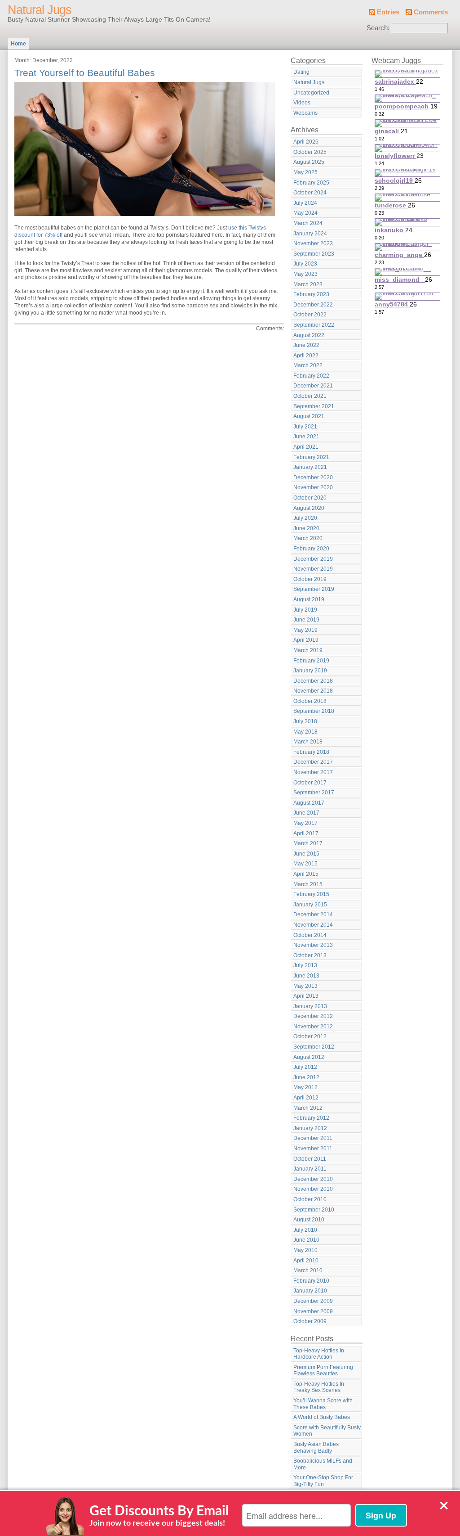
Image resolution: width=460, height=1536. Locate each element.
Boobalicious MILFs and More (322, 1464)
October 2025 (310, 152)
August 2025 (308, 162)
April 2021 (305, 447)
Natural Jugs (39, 10)
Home (18, 44)
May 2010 (305, 1250)
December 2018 (313, 681)
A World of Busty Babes (321, 1417)
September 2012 (313, 1047)
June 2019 (306, 620)
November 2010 (313, 1189)
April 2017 (305, 833)
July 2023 (305, 264)
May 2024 (305, 213)
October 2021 (310, 396)
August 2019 (308, 599)
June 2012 (306, 1077)
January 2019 (310, 670)
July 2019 (305, 610)
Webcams (305, 113)
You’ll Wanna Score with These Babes (323, 1403)
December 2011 (312, 1138)
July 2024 (305, 203)
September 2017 (313, 792)
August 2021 (308, 416)
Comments (431, 12)
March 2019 (308, 650)
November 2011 (312, 1148)
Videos (301, 102)
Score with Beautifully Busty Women (327, 1430)
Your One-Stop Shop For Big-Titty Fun (323, 1480)
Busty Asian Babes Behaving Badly (316, 1447)
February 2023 (311, 294)
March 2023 (308, 284)
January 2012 (310, 1128)
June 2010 (306, 1240)
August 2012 (308, 1057)
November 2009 (313, 1311)
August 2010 (308, 1219)
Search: (378, 28)
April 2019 (305, 640)
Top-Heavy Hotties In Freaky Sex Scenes (318, 1387)
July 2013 (305, 965)
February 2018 (311, 752)
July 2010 (305, 1230)
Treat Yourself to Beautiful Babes (84, 73)
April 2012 (305, 1098)
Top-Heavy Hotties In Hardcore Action (318, 1353)
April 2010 (305, 1260)
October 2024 (310, 192)
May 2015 (305, 863)
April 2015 (305, 874)
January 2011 (310, 1169)
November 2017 (313, 772)
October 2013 (310, 955)
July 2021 (305, 426)
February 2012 (311, 1118)
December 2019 (313, 559)
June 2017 (306, 813)
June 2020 (306, 528)
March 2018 (308, 742)
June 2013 (306, 976)
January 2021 (310, 467)
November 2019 (313, 569)
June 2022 (306, 345)
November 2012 (313, 1026)
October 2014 (310, 935)
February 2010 (311, 1281)
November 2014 (313, 925)
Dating (301, 72)
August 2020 (308, 508)
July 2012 (305, 1067)
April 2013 (305, 996)
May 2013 (305, 986)
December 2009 (313, 1301)
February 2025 (311, 183)
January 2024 (310, 233)
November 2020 (313, 487)
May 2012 (305, 1087)
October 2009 (310, 1321)
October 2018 (310, 701)
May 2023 (305, 274)
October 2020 (310, 498)
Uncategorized (311, 93)
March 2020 (308, 538)
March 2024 (308, 223)
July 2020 (305, 518)
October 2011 (309, 1159)
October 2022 (310, 314)
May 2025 (305, 172)
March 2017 (308, 843)
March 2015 (308, 884)
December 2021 (313, 386)
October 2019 (310, 579)
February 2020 (311, 548)
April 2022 (305, 355)
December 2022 (313, 305)
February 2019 (311, 661)
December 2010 (313, 1179)
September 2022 (313, 325)
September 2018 (313, 711)
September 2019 (313, 589)
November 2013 (313, 945)
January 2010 (310, 1291)
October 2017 (310, 782)
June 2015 (306, 854)
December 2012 (313, 1016)
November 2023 (313, 243)
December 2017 (313, 762)
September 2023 (313, 254)
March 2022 (308, 365)
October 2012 (310, 1036)
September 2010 (313, 1210)
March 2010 (308, 1270)
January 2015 (310, 904)
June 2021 (306, 436)
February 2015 (311, 894)
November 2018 (313, 691)
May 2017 (305, 823)
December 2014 (313, 914)
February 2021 (311, 457)
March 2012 (308, 1108)
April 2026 (305, 142)
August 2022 (308, 335)
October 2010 (310, 1199)
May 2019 (305, 630)
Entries (388, 12)
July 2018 (305, 721)
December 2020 (313, 477)
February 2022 (311, 376)
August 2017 (308, 803)
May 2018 (305, 732)
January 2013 (310, 1006)
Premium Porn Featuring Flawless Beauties (323, 1370)
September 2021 (313, 406)
